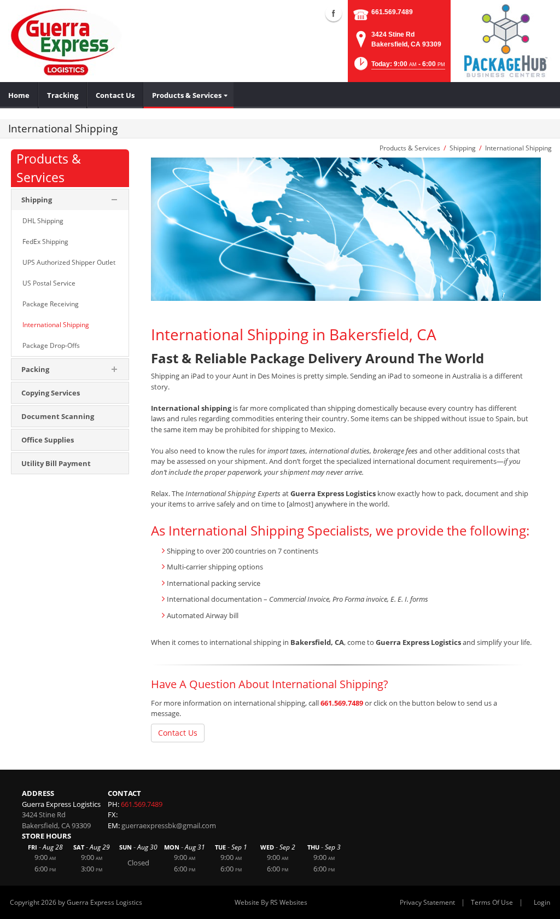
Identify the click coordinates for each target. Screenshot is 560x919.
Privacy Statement (427, 902)
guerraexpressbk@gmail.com (168, 825)
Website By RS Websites (271, 902)
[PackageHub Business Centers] (505, 40)
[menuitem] (19, 95)
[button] (398, 67)
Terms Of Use (492, 902)
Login (542, 902)
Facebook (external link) (333, 13)
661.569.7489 (392, 12)
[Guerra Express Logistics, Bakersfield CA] (66, 41)
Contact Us (177, 733)
